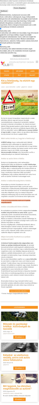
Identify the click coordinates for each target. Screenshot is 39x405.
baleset (32, 75)
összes (6, 71)
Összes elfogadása (19, 8)
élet (19, 75)
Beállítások (4, 11)
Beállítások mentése (19, 56)
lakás (32, 71)
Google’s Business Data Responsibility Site (19, 59)
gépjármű (19, 71)
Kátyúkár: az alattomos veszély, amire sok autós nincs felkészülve (16, 357)
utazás (6, 75)
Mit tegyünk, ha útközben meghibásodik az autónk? (17, 387)
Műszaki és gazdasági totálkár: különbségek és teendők (16, 326)
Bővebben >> (19, 337)
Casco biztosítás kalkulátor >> (19, 291)
